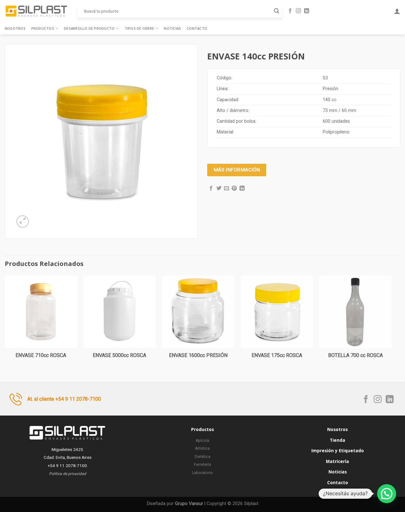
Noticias (172, 28)
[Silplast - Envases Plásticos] (36, 11)
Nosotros (15, 28)
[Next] (391, 323)
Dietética (202, 456)
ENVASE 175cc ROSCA (277, 355)
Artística (202, 448)
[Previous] (5, 323)
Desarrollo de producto (89, 28)
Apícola (202, 440)
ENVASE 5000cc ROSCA (119, 355)
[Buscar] (276, 11)
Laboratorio (202, 473)
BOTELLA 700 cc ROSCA (355, 355)
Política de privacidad (67, 474)
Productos (42, 28)
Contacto (197, 28)
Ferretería (202, 464)
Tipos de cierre (139, 28)
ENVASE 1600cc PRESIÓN (198, 355)
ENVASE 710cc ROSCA (41, 355)
